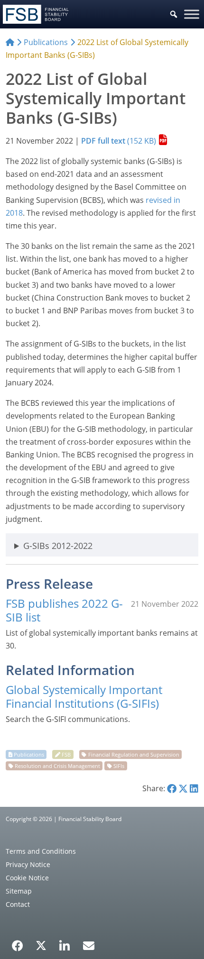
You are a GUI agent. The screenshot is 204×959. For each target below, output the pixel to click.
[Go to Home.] (10, 42)
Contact (18, 904)
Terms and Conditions (41, 851)
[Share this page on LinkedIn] (194, 788)
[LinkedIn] (65, 942)
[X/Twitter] (41, 945)
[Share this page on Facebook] (171, 788)
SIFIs (118, 765)
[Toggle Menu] (191, 13)
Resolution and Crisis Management (57, 765)
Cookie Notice (27, 877)
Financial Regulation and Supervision (133, 754)
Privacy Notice (28, 864)
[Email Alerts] (89, 945)
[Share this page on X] (183, 788)
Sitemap (19, 890)
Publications (29, 754)
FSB (66, 754)
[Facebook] (17, 942)
